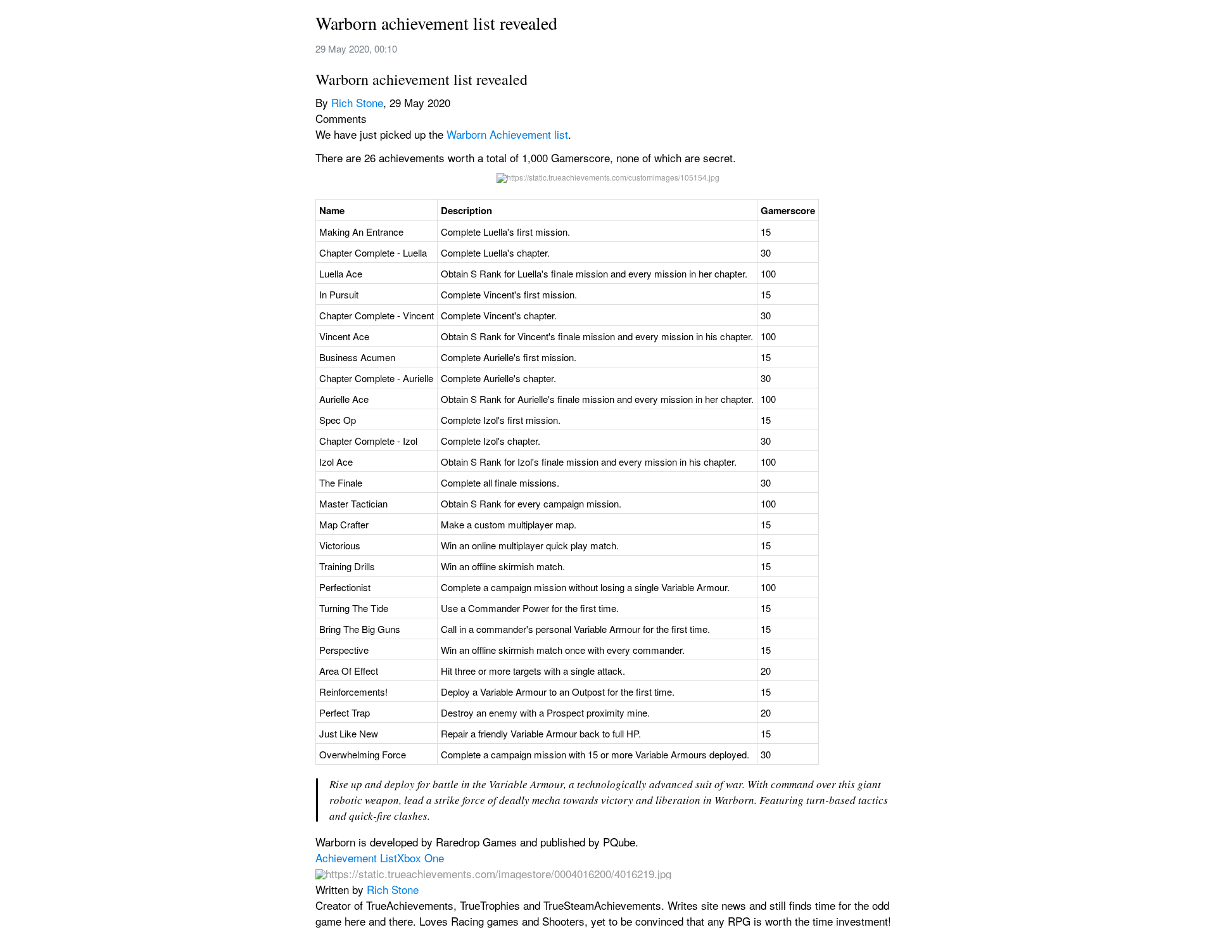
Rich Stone (357, 102)
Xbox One (420, 857)
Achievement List (356, 857)
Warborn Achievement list (507, 134)
